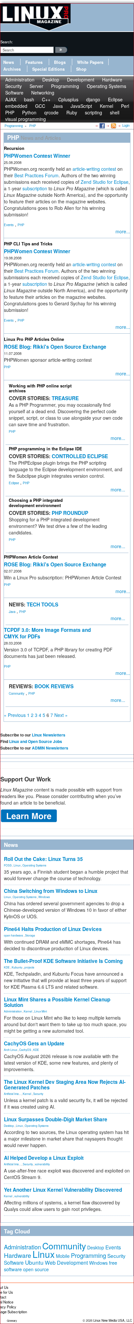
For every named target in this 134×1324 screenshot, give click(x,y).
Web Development (66, 1262)
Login (125, 125)
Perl (125, 106)
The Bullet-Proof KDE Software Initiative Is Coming (63, 961)
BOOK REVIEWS (54, 686)
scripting (93, 112)
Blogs (60, 62)
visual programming (25, 119)
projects (29, 967)
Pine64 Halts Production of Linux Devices (53, 929)
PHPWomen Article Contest (31, 557)
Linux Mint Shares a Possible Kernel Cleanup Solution (57, 1002)
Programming (65, 86)
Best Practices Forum (36, 175)
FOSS (8, 865)
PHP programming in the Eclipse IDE (45, 449)
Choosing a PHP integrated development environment (36, 502)
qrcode (51, 112)
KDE (7, 967)
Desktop (9, 1126)
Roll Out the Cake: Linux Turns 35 (43, 859)
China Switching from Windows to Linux (51, 891)
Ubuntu (34, 1262)
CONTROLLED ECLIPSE (80, 456)
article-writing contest (94, 169)
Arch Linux (10, 1050)
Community (16, 693)
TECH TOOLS (42, 604)
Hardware (17, 1255)
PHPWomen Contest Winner (37, 155)
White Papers (90, 62)
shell (114, 112)
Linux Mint (40, 1011)
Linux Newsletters (48, 735)
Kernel (28, 1011)
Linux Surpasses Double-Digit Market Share (55, 1119)
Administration (13, 1011)
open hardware (13, 935)
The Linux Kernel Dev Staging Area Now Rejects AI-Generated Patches (65, 1084)
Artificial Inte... (12, 1094)
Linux (17, 865)
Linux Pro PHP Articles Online (34, 339)
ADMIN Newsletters (50, 748)
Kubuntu (17, 967)
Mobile (63, 1256)
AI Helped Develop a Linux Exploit (44, 1157)
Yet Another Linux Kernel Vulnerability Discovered (63, 1189)
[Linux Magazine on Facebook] (102, 125)
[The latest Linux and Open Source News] (113, 125)
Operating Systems (106, 86)
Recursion (14, 148)
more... (122, 231)
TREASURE (65, 398)
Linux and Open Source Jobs (35, 741)
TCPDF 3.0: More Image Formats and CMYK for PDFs (47, 633)
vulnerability (42, 1164)
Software (14, 92)
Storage (30, 935)
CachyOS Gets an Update (34, 1043)
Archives (12, 69)
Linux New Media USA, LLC (112, 1320)
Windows (44, 897)
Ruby (71, 112)
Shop (81, 69)
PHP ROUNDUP (70, 513)
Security (38, 1094)
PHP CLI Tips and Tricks (28, 244)
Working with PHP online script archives (40, 388)
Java (12, 611)
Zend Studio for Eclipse (104, 182)
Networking (42, 92)
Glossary (12, 1320)
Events (9, 225)
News (8, 62)
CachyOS (25, 1050)
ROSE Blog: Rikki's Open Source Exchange (55, 346)
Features (34, 62)
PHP (21, 225)
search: (6, 41)
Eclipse (14, 483)
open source (36, 1269)
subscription (34, 188)
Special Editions (48, 69)
